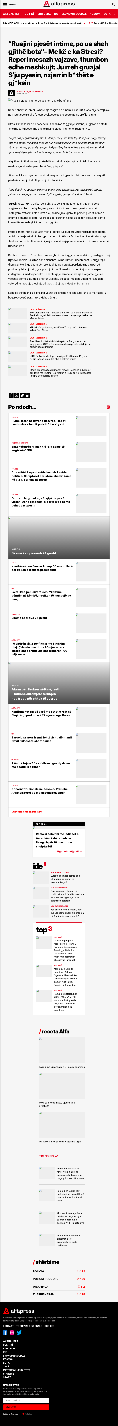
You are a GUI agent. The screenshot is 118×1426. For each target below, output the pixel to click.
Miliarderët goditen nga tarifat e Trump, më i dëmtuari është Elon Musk (58, 329)
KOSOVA (95, 13)
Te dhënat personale (29, 1326)
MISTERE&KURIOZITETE (16, 1370)
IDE (56, 13)
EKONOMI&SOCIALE (74, 13)
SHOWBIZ (8, 1373)
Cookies (49, 1326)
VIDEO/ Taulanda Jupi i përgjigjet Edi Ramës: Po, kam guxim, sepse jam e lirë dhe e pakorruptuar (59, 357)
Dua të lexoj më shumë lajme (27, 812)
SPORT (7, 1377)
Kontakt (8, 1326)
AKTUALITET (11, 13)
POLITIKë (29, 13)
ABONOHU (11, 1407)
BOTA (107, 13)
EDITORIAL (44, 13)
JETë (6, 1366)
